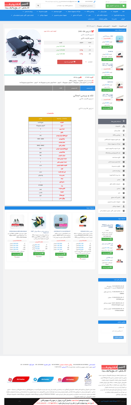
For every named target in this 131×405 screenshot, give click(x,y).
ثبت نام (107, 2)
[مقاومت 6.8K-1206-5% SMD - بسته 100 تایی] (119, 67)
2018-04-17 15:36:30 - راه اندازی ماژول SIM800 (114, 293)
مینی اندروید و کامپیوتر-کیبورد (112, 148)
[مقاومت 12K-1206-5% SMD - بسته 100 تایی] (119, 98)
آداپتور (59, 83)
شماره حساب (91, 19)
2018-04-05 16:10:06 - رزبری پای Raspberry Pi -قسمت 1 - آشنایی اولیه (114, 287)
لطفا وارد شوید (122, 2)
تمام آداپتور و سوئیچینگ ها (26, 83)
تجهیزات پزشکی (44, 15)
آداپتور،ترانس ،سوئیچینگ (79, 83)
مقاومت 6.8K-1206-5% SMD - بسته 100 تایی (107, 65)
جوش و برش (103, 12)
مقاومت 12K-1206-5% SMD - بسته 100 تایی (107, 96)
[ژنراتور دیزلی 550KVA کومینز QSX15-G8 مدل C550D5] (119, 228)
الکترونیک (115, 12)
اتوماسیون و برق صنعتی (114, 162)
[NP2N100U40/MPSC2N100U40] (17, 222)
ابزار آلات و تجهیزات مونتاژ (74, 12)
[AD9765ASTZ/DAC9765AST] (61, 222)
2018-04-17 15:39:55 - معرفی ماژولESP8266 (116, 298)
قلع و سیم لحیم (57, 12)
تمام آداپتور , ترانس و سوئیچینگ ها (47, 83)
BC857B (110, 52)
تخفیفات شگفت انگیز (102, 15)
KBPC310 (110, 82)
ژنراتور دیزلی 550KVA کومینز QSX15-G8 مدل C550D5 (107, 226)
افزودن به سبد (106, 47)
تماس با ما (114, 19)
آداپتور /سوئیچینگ (67, 83)
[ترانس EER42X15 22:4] (83, 222)
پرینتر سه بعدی (28, 12)
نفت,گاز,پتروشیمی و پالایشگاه (112, 153)
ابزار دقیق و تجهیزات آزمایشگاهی (112, 140)
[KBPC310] (119, 85)
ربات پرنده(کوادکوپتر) (119, 15)
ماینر (89, 15)
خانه (123, 12)
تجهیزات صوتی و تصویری (60, 15)
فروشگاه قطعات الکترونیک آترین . (108, 401)
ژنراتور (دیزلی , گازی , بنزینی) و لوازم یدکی (23, 15)
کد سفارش (121, 327)
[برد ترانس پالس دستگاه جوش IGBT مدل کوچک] (39, 222)
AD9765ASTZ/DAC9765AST (62, 231)
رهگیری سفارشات (103, 19)
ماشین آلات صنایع (77, 15)
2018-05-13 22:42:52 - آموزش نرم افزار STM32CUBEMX (114, 310)
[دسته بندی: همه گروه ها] (79, 6)
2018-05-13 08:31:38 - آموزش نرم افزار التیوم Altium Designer (114, 304)
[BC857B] (119, 55)
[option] (23, 46)
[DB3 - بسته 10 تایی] (119, 39)
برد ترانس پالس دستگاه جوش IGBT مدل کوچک (40, 232)
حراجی (118, 180)
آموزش (122, 19)
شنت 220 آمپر (109, 258)
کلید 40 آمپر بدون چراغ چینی (107, 244)
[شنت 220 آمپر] (119, 261)
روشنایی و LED (90, 12)
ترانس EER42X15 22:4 (86, 231)
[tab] (87, 88)
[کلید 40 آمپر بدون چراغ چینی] (119, 247)
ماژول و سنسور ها (43, 12)
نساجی (118, 189)
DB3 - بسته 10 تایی (108, 36)
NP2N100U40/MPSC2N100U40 (18, 231)
